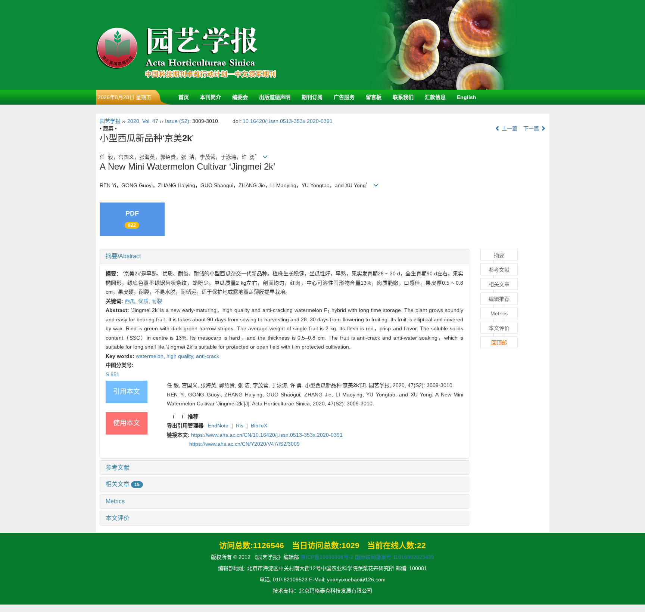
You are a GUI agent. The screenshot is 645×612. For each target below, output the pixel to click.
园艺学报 (110, 121)
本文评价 (118, 518)
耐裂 (157, 301)
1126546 (268, 545)
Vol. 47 (150, 121)
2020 (133, 121)
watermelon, (151, 356)
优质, (145, 301)
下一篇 (531, 129)
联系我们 (403, 97)
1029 (350, 545)
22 (421, 545)
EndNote (218, 426)
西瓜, (131, 301)
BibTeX (259, 426)
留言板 (373, 97)
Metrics (115, 501)
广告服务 (344, 97)
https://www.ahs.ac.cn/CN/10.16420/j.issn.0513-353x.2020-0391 (267, 435)
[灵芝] (443, 44)
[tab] (284, 256)
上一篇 (508, 129)
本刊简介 (210, 97)
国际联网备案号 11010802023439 (394, 557)
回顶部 (499, 343)
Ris (239, 426)
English (466, 97)
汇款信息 (435, 97)
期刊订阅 (312, 97)
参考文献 (118, 467)
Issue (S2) (177, 121)
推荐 (193, 417)
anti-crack (207, 356)
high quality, (181, 356)
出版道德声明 (274, 97)
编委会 (240, 97)
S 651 (112, 374)
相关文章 (123, 484)
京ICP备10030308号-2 (326, 557)
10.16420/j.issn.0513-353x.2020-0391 (288, 121)
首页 (183, 97)
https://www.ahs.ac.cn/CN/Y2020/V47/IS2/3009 (244, 444)
